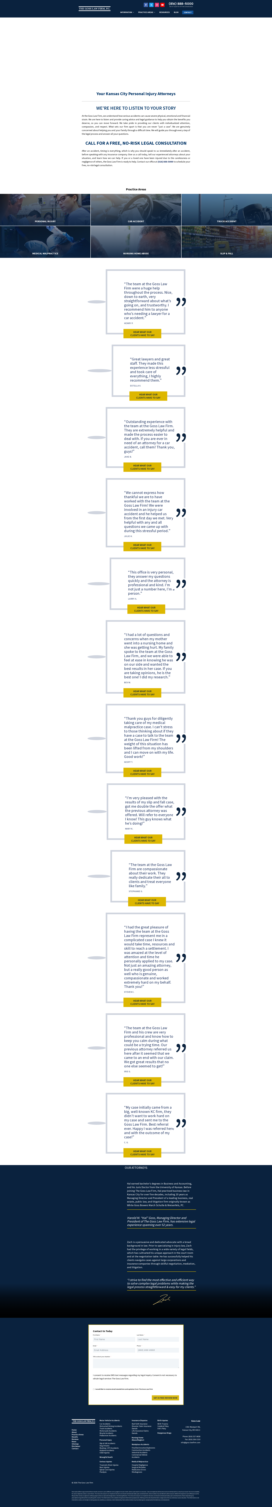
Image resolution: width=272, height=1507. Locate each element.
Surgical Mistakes (139, 1467)
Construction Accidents (141, 1450)
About (74, 1432)
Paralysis (103, 1472)
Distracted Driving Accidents (111, 1426)
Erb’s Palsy (161, 1428)
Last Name (140, 1335)
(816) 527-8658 (194, 1436)
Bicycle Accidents (106, 1433)
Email (94, 1346)
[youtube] (162, 5)
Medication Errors (139, 1469)
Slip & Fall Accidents (107, 1443)
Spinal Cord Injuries (107, 1469)
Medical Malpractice (140, 1461)
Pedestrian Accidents (108, 1435)
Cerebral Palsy (163, 1426)
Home (74, 1430)
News (74, 1441)
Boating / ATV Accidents (109, 1448)
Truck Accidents (106, 1428)
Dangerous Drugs (164, 1433)
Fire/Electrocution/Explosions (143, 1448)
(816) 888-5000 (165, 161)
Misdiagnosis (137, 1472)
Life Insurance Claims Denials (140, 1432)
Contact (75, 1448)
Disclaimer (76, 1446)
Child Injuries (105, 1452)
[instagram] (157, 5)
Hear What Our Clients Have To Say (142, 467)
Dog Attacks (104, 1445)
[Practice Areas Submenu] (155, 12)
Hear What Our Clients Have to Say (142, 333)
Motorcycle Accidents (108, 1431)
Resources (164, 12)
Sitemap (75, 1444)
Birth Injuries (162, 1420)
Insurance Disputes (139, 1420)
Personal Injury (106, 1440)
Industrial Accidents (139, 1452)
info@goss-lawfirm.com (190, 1442)
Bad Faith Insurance (139, 1424)
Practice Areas (145, 12)
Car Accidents (105, 1424)
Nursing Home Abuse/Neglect (138, 1438)
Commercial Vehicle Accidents (139, 1456)
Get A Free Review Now (165, 1397)
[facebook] (146, 5)
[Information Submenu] (134, 12)
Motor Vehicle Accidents (110, 1420)
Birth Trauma (162, 1424)
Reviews (75, 1439)
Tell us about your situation (101, 1357)
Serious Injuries (106, 1461)
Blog (176, 12)
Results (75, 1437)
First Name (96, 1335)
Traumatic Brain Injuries (109, 1465)
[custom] (151, 5)
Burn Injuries (104, 1467)
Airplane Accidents (107, 1450)
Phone (139, 1346)
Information (126, 12)
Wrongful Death (106, 1457)
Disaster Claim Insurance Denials (141, 1427)
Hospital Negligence (140, 1465)
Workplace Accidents (140, 1444)
